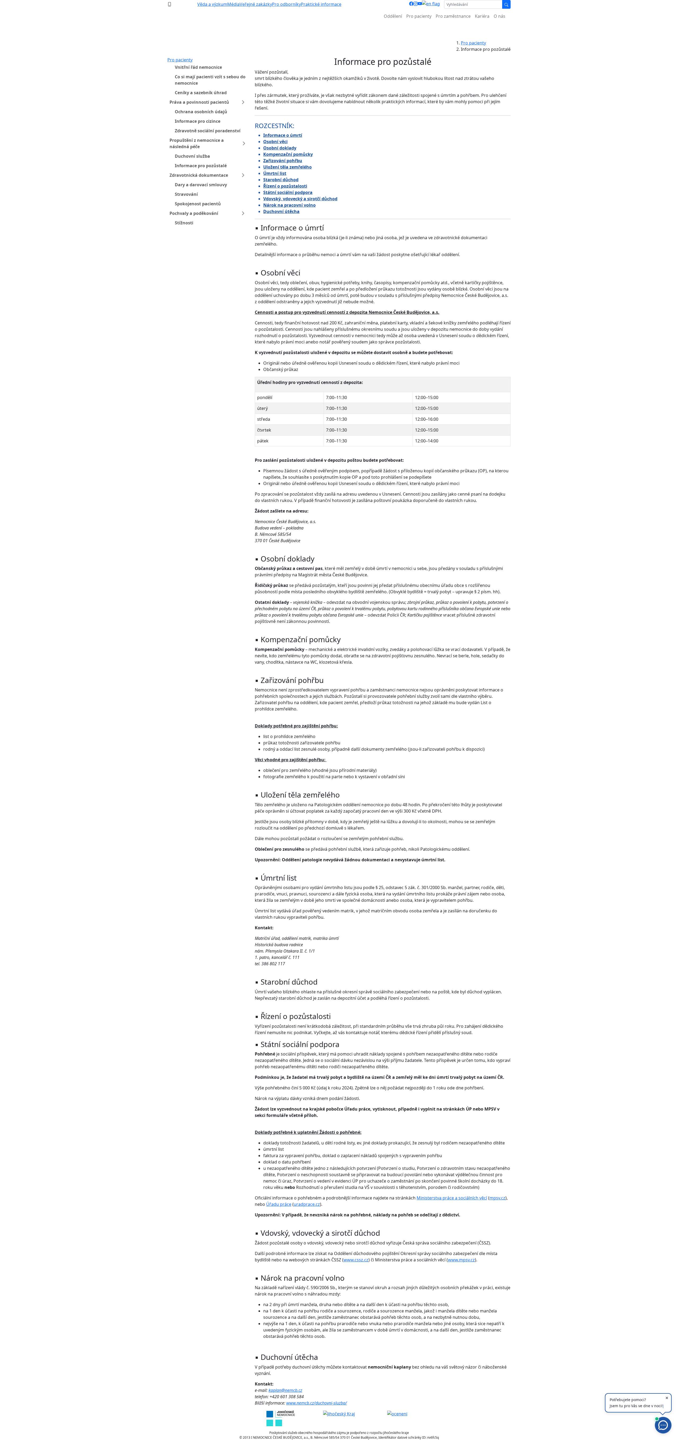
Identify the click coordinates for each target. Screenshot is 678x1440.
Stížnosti (184, 223)
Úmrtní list (274, 173)
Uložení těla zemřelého (287, 167)
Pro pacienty (418, 16)
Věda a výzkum (212, 4)
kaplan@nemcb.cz (285, 1390)
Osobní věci (275, 141)
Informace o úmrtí (282, 135)
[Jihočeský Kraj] (339, 1413)
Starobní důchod (280, 180)
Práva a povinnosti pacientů (199, 102)
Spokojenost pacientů (198, 204)
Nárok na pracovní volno (289, 205)
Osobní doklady (279, 148)
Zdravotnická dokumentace (199, 175)
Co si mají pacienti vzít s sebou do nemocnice (210, 80)
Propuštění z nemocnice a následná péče (197, 143)
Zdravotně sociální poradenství (207, 131)
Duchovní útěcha (281, 211)
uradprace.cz (307, 1204)
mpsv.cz (497, 1198)
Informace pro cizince (197, 121)
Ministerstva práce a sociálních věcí (452, 1198)
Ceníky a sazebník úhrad (201, 93)
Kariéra (482, 16)
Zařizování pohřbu (282, 161)
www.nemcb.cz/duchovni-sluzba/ (316, 1403)
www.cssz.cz (356, 1260)
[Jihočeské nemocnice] (280, 1418)
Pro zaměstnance (453, 16)
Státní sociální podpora (288, 192)
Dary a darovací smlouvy (201, 185)
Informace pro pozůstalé (201, 166)
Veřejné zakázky (256, 4)
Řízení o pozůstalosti (285, 186)
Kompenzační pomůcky (288, 154)
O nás (499, 16)
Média (233, 4)
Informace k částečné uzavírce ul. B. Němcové (339, 29)
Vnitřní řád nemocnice (198, 67)
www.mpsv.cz (461, 1260)
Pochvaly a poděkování (194, 213)
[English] (431, 4)
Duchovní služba (192, 156)
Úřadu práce (278, 1204)
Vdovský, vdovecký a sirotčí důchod (300, 199)
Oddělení (393, 16)
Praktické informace (321, 4)
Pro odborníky (286, 4)
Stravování (186, 194)
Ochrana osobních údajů (201, 112)
